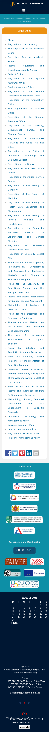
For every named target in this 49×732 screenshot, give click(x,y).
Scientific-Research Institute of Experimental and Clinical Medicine (24, 18)
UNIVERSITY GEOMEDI (30, 3)
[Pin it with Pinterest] (22, 453)
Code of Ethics (15, 74)
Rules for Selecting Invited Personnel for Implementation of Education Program (26, 360)
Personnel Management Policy (24, 438)
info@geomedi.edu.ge (28, 693)
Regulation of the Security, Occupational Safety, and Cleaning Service (26, 129)
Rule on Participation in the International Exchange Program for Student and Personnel (26, 390)
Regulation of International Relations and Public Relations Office (26, 142)
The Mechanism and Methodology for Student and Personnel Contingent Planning (26, 326)
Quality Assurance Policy (21, 87)
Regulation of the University (23, 44)
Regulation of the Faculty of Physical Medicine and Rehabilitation (26, 219)
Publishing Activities (24, 21)
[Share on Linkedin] (29, 453)
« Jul (14, 622)
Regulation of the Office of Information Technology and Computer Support (26, 155)
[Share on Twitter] (15, 453)
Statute (12, 40)
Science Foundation (24, 16)
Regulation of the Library (21, 164)
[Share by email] (36, 453)
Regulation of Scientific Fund (23, 433)
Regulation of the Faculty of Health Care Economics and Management (26, 206)
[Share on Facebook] (8, 453)
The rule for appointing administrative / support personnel (26, 339)
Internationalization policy (22, 429)
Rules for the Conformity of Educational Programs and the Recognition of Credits (26, 288)
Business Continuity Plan (21, 425)
